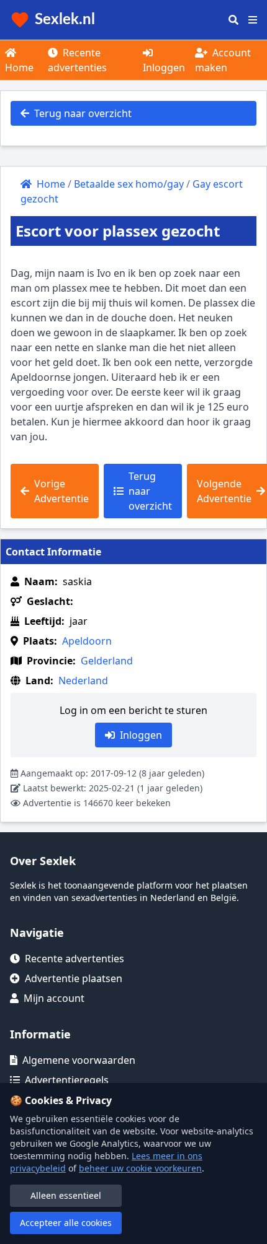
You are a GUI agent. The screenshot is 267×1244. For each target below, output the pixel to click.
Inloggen (164, 67)
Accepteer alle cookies (66, 1223)
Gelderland (107, 661)
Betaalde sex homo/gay (129, 184)
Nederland (83, 680)
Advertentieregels (67, 1080)
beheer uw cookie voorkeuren (140, 1168)
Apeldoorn (87, 641)
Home (19, 67)
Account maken (223, 60)
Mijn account (54, 998)
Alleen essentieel (65, 1195)
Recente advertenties (77, 60)
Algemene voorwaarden (78, 1060)
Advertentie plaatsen (73, 978)
